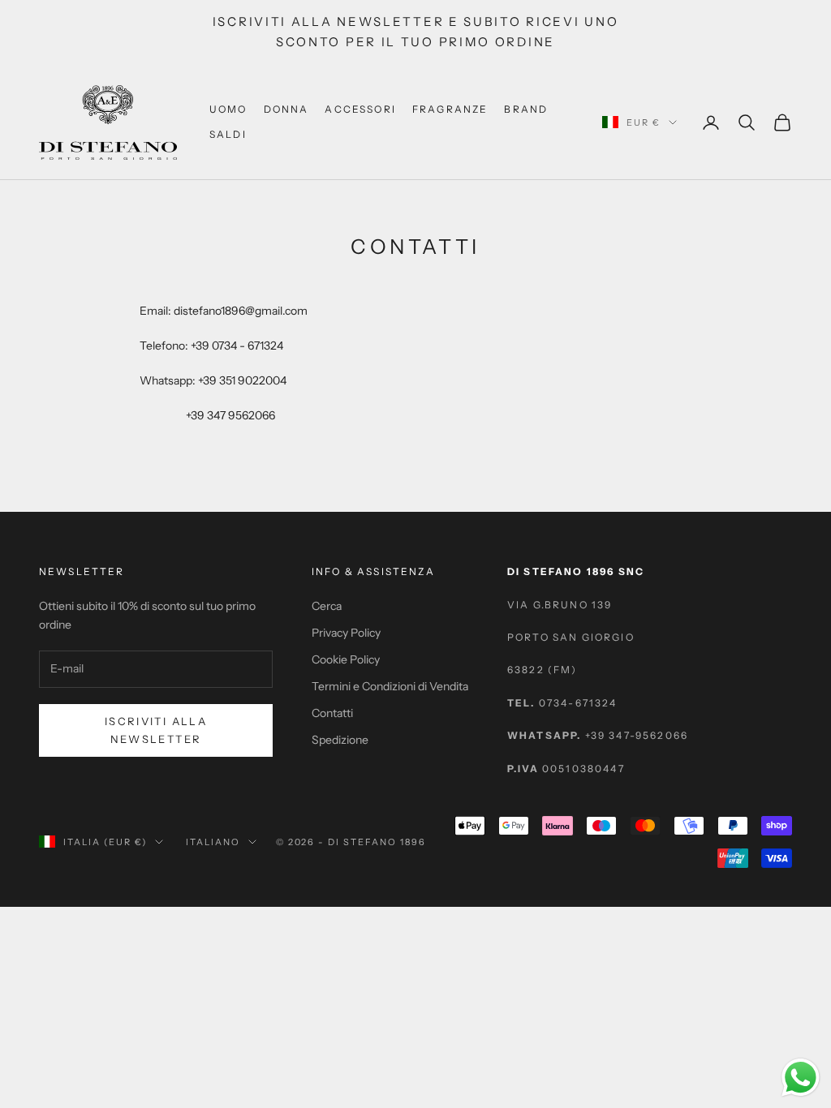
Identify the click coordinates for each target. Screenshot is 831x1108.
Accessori (360, 109)
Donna (286, 109)
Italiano (213, 842)
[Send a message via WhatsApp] (800, 1077)
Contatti (332, 713)
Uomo (228, 109)
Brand (526, 109)
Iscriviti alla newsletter (156, 730)
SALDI (228, 134)
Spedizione (340, 739)
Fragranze (450, 109)
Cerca (327, 606)
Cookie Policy (346, 659)
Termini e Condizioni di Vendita (390, 686)
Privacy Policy (346, 632)
